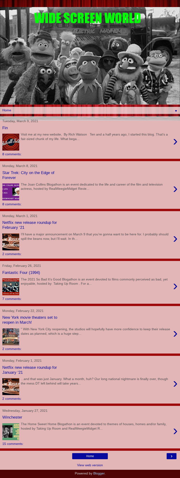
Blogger (99, 473)
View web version (90, 465)
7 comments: (12, 299)
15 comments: (12, 444)
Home (90, 456)
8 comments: (12, 154)
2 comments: (12, 254)
